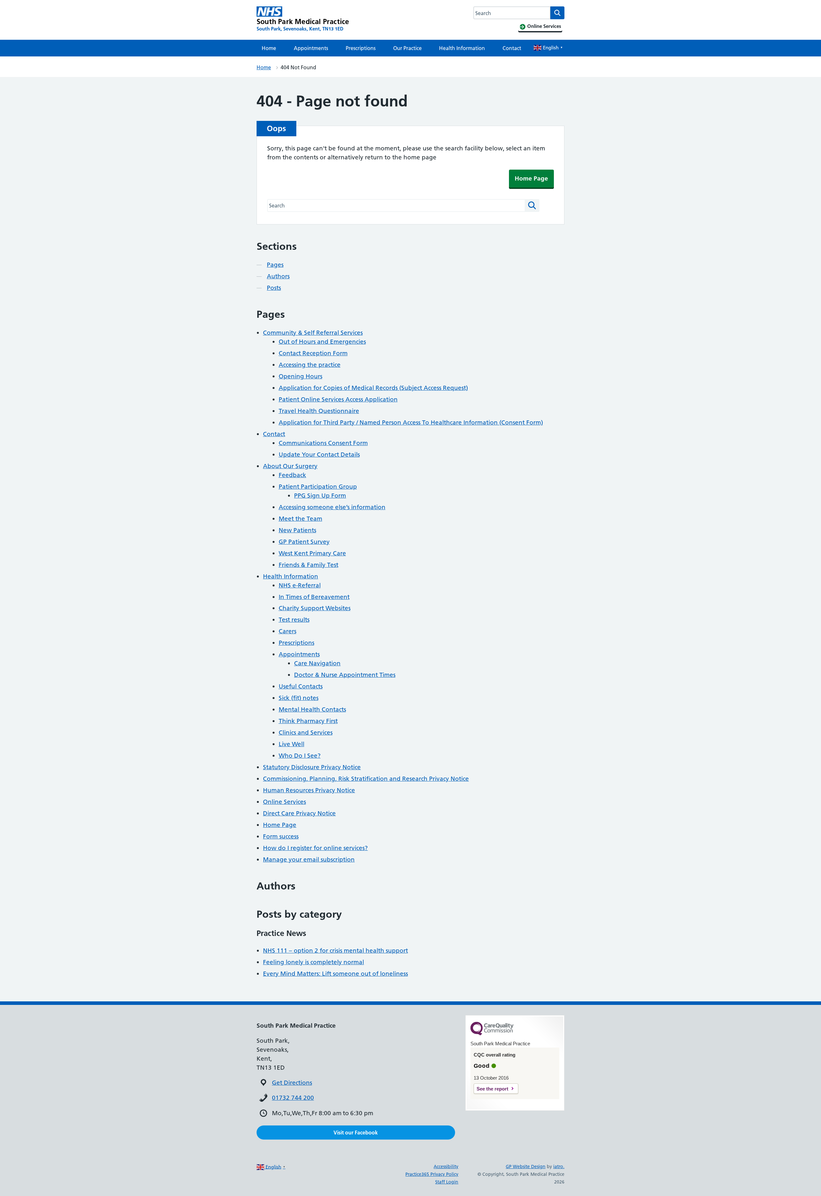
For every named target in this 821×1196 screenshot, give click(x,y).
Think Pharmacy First (308, 721)
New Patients (297, 530)
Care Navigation (317, 663)
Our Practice (407, 48)
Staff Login (446, 1182)
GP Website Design (526, 1166)
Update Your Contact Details (319, 454)
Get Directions (292, 1082)
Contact (512, 48)
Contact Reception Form (313, 353)
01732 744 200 (293, 1097)
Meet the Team (300, 518)
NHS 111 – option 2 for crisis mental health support (335, 950)
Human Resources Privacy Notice (309, 790)
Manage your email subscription (309, 859)
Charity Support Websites (315, 608)
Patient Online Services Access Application (338, 399)
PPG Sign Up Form (320, 495)
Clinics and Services (306, 732)
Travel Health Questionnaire (319, 411)
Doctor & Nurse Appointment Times (344, 674)
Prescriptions (361, 48)
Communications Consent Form (323, 443)
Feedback (292, 475)
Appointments (311, 48)
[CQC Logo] (491, 1033)
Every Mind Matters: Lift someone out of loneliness (335, 973)
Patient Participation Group (318, 486)
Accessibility (446, 1166)
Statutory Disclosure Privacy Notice (312, 767)
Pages (275, 264)
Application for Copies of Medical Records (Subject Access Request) (373, 388)
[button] (356, 1132)
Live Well (291, 744)
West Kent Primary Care (312, 553)
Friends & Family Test (308, 565)
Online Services (284, 801)
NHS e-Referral (300, 585)
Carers (287, 631)
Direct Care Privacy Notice (299, 813)
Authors (278, 276)
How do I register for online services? (315, 848)
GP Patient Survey (304, 541)
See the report (492, 1088)
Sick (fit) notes (298, 698)
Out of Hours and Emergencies (322, 341)
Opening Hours (300, 376)
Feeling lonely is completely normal (313, 962)
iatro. (558, 1166)
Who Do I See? (300, 755)
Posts (274, 287)
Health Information (462, 48)
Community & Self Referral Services (313, 332)
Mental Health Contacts (312, 709)
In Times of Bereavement (314, 597)
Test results (294, 619)
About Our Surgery (290, 466)
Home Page (531, 178)
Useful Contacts (301, 686)
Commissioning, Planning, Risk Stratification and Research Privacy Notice (366, 778)
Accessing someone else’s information (332, 507)
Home (269, 48)
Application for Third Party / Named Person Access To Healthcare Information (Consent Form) (411, 422)
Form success (281, 836)
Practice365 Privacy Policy (431, 1174)
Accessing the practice (310, 364)
